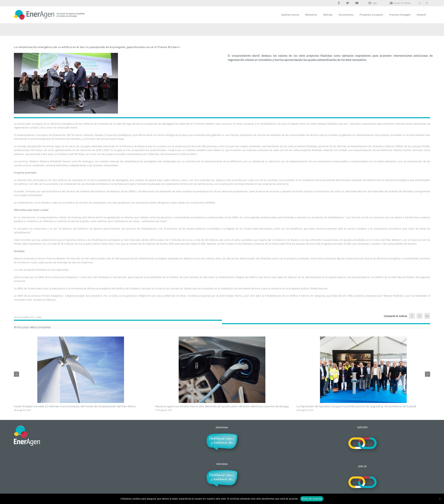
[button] (16, 374)
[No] (439, 499)
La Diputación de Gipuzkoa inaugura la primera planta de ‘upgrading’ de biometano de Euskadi (356, 406)
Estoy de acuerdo (312, 498)
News (39, 317)
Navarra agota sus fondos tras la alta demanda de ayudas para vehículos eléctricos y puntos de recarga (222, 406)
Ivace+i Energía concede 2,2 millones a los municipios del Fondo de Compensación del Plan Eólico (75, 406)
